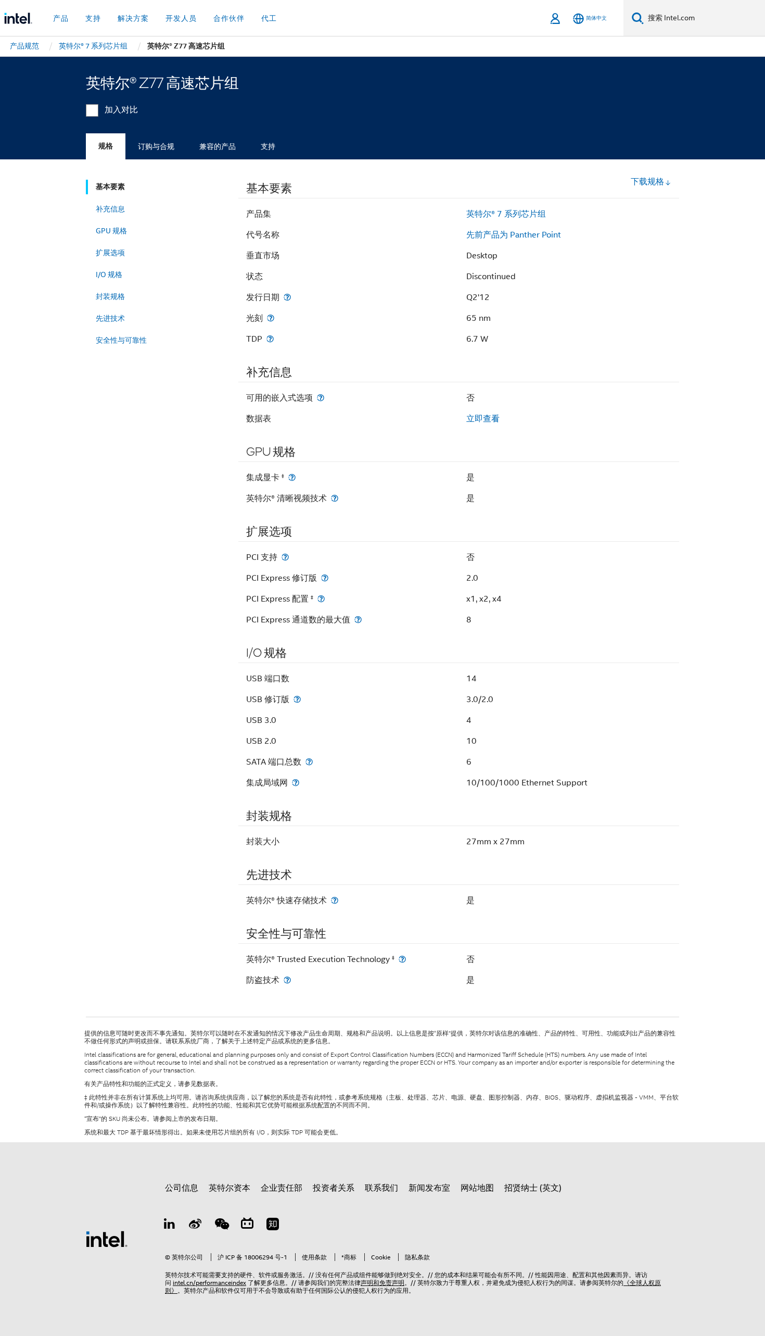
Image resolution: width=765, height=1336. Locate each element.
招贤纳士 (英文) (533, 1188)
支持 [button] (93, 18)
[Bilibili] (247, 1225)
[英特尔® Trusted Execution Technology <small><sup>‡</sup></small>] (402, 959)
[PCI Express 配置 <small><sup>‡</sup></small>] (321, 598)
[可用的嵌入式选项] (320, 397)
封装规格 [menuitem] (110, 296)
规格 (105, 146)
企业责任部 (281, 1188)
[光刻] (270, 318)
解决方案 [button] (133, 18)
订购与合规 (156, 146)
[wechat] (221, 1225)
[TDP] (270, 338)
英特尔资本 (229, 1188)
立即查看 (483, 419)
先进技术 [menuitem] (110, 318)
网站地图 (477, 1188)
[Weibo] (196, 1225)
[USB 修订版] (297, 699)
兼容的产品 (217, 146)
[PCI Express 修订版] (324, 577)
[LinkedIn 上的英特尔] (169, 1225)
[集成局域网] (295, 782)
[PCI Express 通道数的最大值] (358, 619)
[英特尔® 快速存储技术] (334, 900)
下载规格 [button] (647, 182)
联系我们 (381, 1188)
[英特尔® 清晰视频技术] (334, 498)
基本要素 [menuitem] (110, 187)
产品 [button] (61, 18)
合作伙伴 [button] (229, 18)
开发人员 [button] (181, 18)
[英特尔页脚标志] (107, 1238)
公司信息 (181, 1188)
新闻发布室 (429, 1188)
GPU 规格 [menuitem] (111, 230)
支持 (268, 146)
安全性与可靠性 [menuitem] (121, 340)
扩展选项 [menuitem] (110, 252)
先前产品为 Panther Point (513, 235)
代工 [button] (269, 18)
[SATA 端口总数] (309, 761)
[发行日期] (287, 297)
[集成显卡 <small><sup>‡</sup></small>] (292, 477)
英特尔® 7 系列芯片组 (506, 214)
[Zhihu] (273, 1225)
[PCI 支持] (285, 557)
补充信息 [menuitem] (110, 209)
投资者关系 (333, 1188)
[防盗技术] (287, 980)
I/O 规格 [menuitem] (109, 274)
